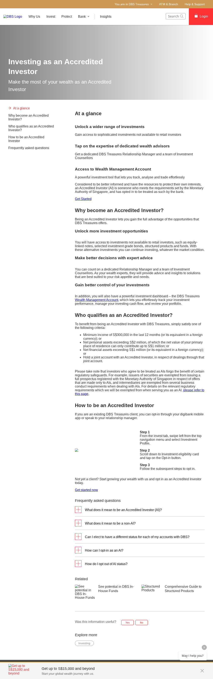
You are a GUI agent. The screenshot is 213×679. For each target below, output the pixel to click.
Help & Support (195, 4)
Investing (84, 643)
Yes (127, 622)
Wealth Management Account (96, 300)
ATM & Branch (168, 4)
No (141, 622)
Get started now (86, 490)
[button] (202, 668)
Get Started (83, 199)
